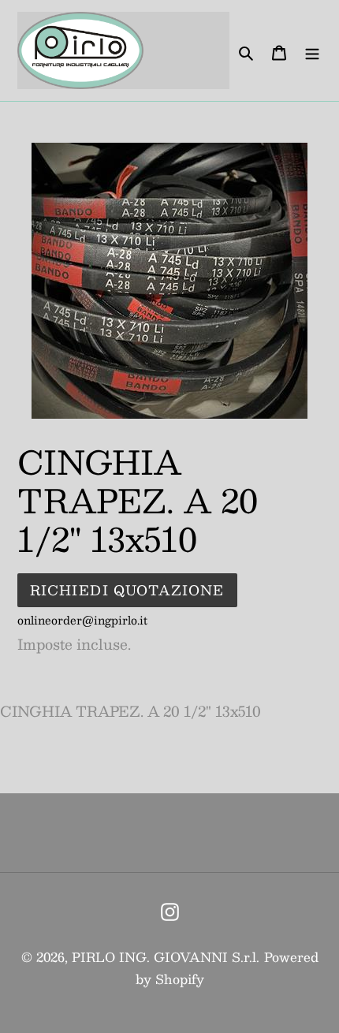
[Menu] (312, 51)
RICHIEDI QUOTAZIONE (127, 590)
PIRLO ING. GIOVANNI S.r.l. (165, 957)
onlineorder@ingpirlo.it (82, 619)
